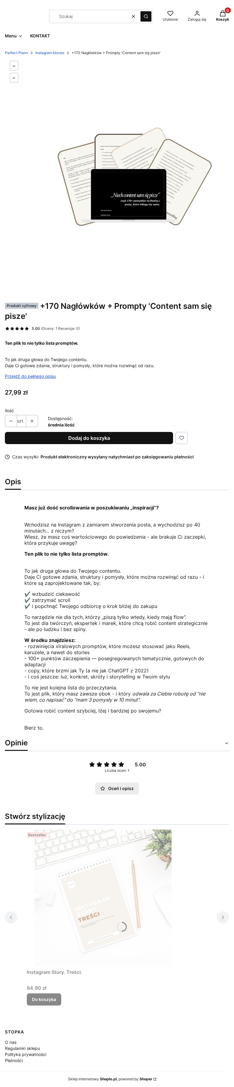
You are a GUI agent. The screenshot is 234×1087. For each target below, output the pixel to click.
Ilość (9, 410)
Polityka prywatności (25, 1054)
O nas (10, 1042)
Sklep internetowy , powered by (110, 1079)
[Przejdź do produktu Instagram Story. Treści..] (103, 898)
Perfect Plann (16, 52)
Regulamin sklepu (22, 1048)
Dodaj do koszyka (89, 438)
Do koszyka (44, 999)
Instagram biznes (49, 52)
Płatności (14, 1060)
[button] (145, 16)
